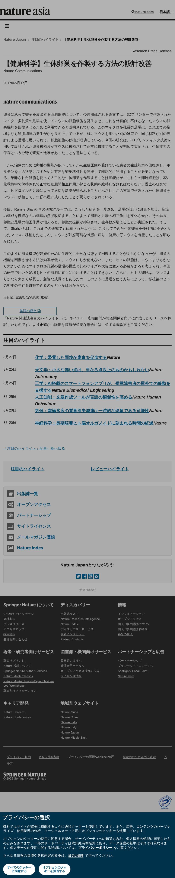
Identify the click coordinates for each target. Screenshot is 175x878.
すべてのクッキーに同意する (19, 869)
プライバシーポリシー (95, 847)
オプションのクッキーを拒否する (55, 869)
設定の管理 (76, 855)
